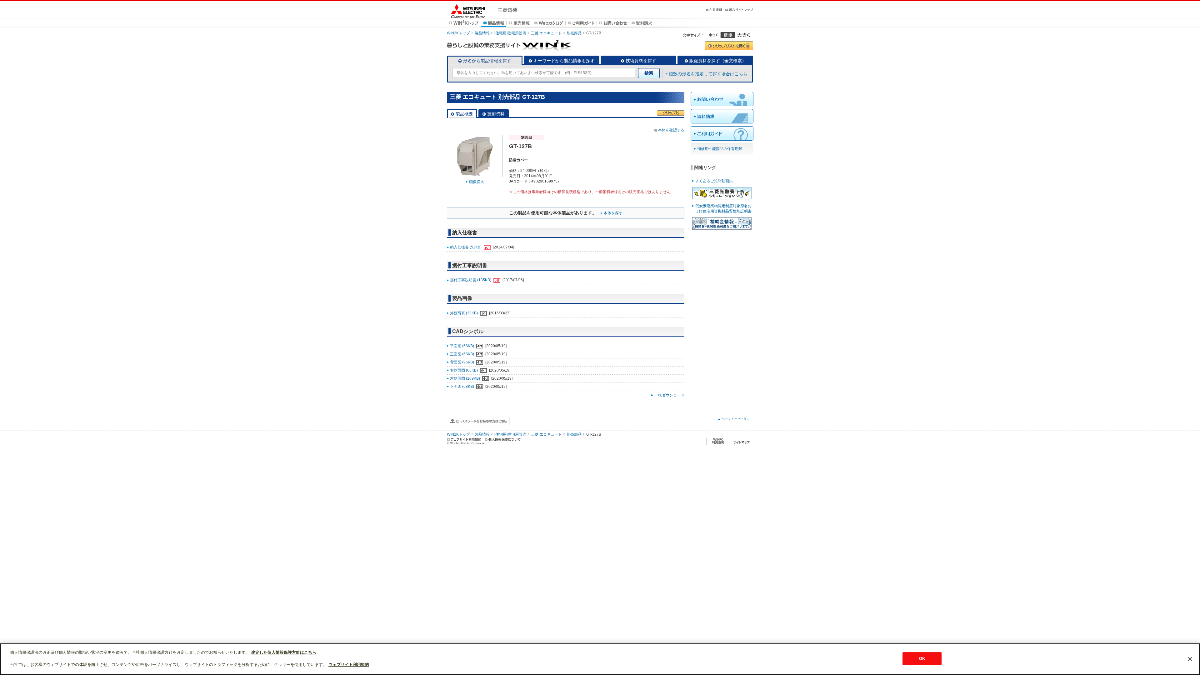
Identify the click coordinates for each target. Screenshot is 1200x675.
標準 (727, 35)
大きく (740, 35)
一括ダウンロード (669, 395)
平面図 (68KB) (462, 346)
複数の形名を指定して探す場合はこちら (708, 73)
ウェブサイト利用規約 (348, 664)
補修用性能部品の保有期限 (719, 149)
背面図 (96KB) (462, 362)
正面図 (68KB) (462, 354)
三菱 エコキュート (546, 33)
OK (922, 658)
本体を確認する (671, 130)
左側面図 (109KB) (465, 378)
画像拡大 (476, 182)
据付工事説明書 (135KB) (471, 280)
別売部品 (574, 33)
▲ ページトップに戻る (734, 419)
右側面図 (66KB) (464, 370)
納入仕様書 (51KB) (466, 247)
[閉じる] (1190, 659)
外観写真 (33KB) (464, 313)
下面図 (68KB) (462, 386)
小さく (716, 35)
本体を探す (613, 213)
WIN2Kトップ (458, 33)
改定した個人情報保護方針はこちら (283, 652)
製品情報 (482, 33)
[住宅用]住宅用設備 (510, 33)
